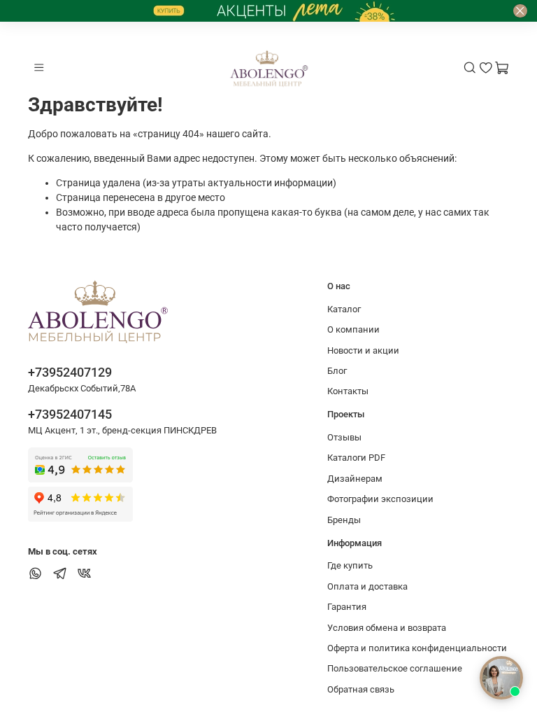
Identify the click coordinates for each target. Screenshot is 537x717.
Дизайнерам (354, 478)
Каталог (344, 309)
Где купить (350, 565)
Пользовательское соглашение (394, 668)
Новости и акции (363, 350)
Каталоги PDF (356, 457)
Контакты (347, 391)
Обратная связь (360, 689)
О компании (353, 329)
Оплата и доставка (367, 586)
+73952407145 (70, 414)
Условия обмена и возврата (386, 627)
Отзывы (344, 437)
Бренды (344, 520)
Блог (337, 371)
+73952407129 (70, 372)
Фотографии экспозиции (380, 499)
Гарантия (346, 606)
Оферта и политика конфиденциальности (417, 648)
